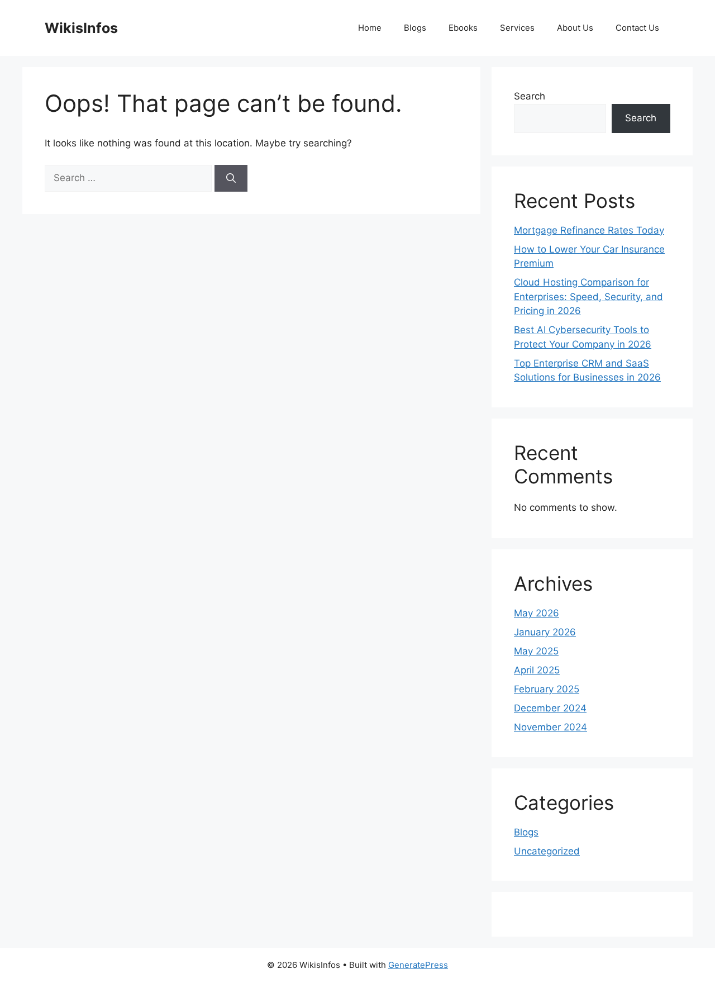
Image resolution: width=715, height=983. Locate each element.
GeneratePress (418, 965)
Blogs (415, 27)
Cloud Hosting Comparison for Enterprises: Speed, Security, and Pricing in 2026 (588, 296)
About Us (575, 27)
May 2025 (536, 651)
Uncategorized (547, 851)
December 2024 (550, 708)
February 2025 (546, 689)
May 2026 (536, 613)
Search (529, 96)
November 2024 (550, 727)
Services (517, 27)
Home (370, 27)
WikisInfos (81, 28)
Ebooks (463, 27)
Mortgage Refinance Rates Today (589, 230)
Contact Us (637, 27)
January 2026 (545, 632)
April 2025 (537, 670)
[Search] (230, 178)
